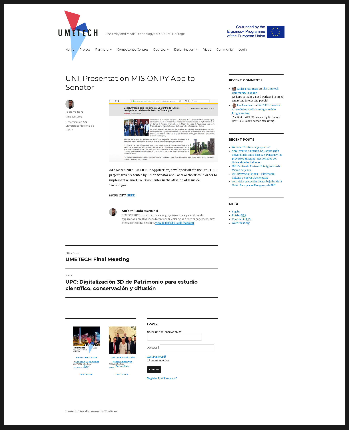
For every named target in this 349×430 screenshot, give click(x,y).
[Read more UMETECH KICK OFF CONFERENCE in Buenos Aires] (83, 340)
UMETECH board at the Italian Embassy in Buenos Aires (119, 361)
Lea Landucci (245, 105)
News (82, 367)
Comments (241, 219)
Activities (74, 367)
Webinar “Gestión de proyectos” (251, 147)
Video (207, 49)
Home (69, 49)
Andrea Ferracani (247, 88)
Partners (101, 49)
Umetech (70, 411)
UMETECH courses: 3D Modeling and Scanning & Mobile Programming (256, 109)
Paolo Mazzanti (74, 111)
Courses (159, 49)
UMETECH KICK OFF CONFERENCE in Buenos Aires (82, 361)
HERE (131, 195)
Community (225, 49)
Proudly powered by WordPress (98, 411)
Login (243, 49)
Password (153, 347)
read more (82, 374)
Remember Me (160, 360)
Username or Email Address (164, 332)
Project (84, 49)
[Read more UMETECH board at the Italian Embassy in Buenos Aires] (118, 340)
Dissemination (184, 49)
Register (152, 378)
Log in (236, 211)
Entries (239, 215)
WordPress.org (241, 223)
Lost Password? (156, 356)
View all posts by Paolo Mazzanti (174, 222)
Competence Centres (132, 49)
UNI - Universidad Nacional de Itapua (79, 125)
